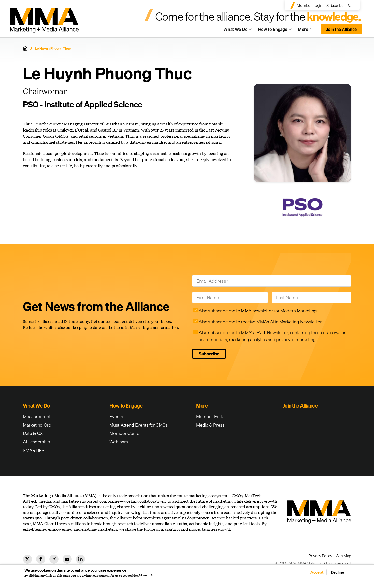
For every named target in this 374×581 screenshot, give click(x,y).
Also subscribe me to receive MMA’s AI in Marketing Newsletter (260, 321)
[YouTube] (67, 559)
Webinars (118, 441)
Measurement (36, 416)
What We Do (235, 29)
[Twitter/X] (27, 559)
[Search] (351, 5)
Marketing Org (37, 425)
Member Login (309, 5)
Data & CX (33, 433)
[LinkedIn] (80, 559)
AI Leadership (36, 441)
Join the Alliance (341, 29)
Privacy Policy (320, 555)
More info (146, 575)
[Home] (25, 48)
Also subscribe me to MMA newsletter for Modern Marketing (258, 310)
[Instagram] (54, 559)
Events (116, 416)
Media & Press (210, 425)
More (308, 30)
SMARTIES (33, 450)
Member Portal (211, 416)
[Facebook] (40, 559)
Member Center (125, 433)
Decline (337, 572)
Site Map (343, 555)
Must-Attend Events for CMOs (138, 425)
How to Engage (272, 29)
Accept (317, 572)
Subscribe (335, 5)
